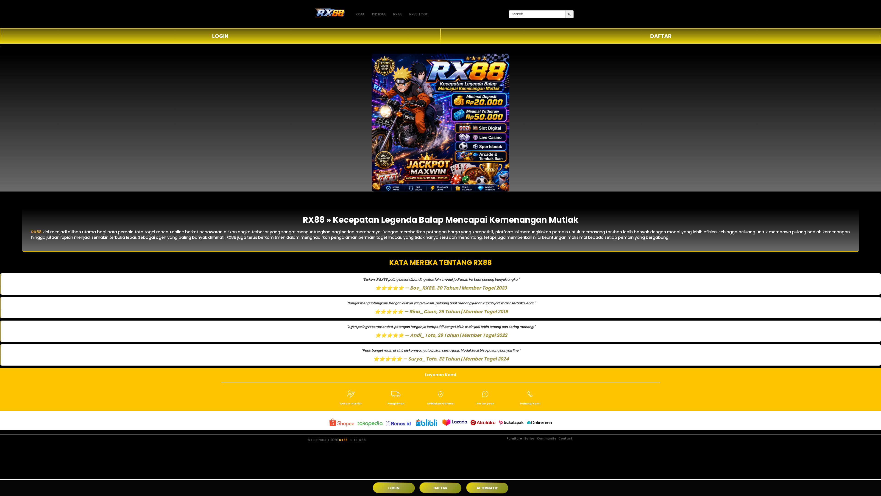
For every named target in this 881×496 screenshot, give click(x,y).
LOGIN (220, 36)
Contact (565, 438)
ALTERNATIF (487, 487)
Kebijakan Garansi (440, 403)
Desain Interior (351, 403)
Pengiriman (396, 403)
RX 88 (397, 14)
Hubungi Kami (530, 403)
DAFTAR (661, 36)
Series (529, 438)
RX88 (360, 14)
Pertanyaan (485, 403)
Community (546, 438)
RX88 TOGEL (419, 14)
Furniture (514, 438)
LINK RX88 (378, 14)
